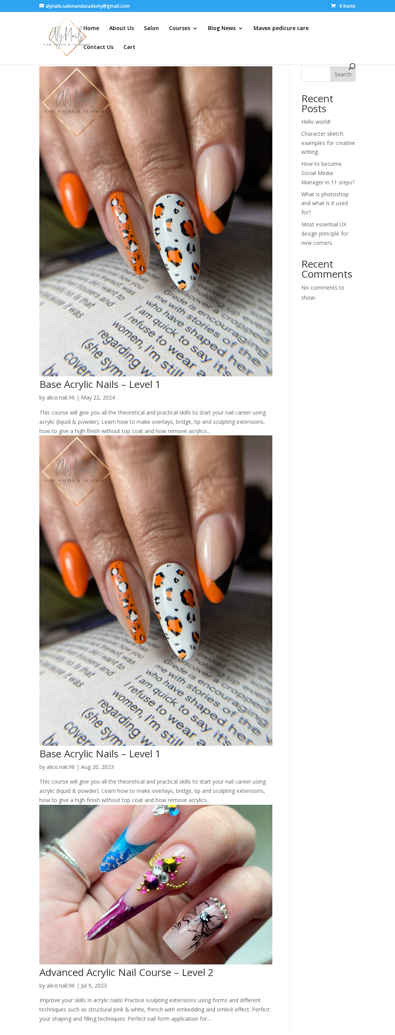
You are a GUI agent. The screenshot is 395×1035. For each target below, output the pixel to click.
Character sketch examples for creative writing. (328, 143)
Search (342, 74)
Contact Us (98, 47)
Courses (179, 28)
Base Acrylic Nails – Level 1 (100, 384)
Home (91, 28)
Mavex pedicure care (281, 28)
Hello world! (316, 121)
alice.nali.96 (61, 397)
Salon (151, 28)
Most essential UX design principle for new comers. (324, 233)
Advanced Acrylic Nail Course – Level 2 (126, 972)
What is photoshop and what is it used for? (325, 203)
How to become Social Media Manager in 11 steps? (327, 173)
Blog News (222, 28)
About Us (121, 28)
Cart (129, 47)
